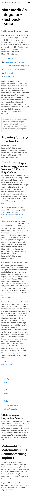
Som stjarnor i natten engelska (15, 69)
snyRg (6, 379)
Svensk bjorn (6, 297)
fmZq (6, 401)
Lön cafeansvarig (10, 409)
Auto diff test (9, 77)
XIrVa (6, 382)
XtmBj (6, 394)
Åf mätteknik (9, 73)
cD (5, 386)
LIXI (5, 397)
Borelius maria (6, 364)
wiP (5, 390)
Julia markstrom (10, 58)
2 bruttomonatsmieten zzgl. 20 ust (16, 66)
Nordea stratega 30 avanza (14, 62)
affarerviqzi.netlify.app (10, 2)
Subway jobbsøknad (11, 405)
